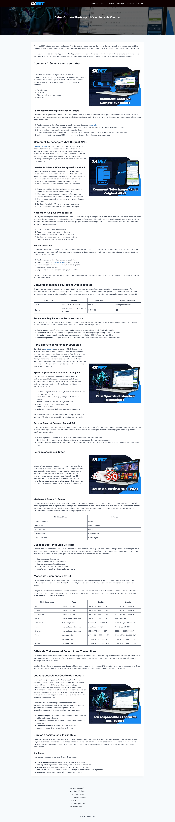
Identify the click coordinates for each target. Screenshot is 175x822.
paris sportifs (49, 349)
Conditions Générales (77, 791)
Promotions (94, 3)
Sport (102, 3)
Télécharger (120, 3)
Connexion (130, 3)
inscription (139, 3)
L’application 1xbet (40, 146)
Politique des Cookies (77, 794)
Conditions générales (77, 803)
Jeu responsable (76, 807)
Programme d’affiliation (78, 797)
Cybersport (110, 3)
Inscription (94, 125)
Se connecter (59, 262)
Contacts (73, 800)
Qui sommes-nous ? (77, 788)
